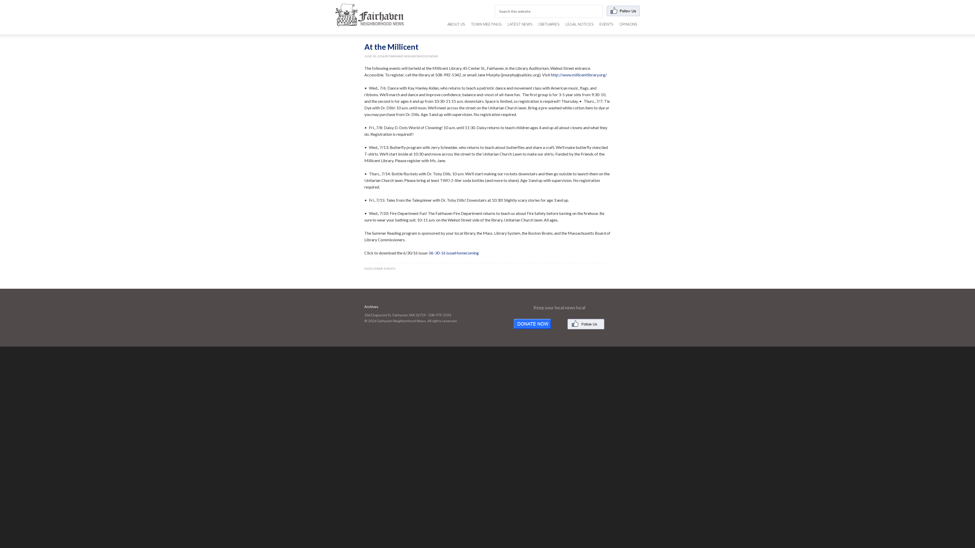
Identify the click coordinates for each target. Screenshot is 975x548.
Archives (371, 306)
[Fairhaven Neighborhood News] (369, 21)
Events (389, 268)
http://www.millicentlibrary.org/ (579, 74)
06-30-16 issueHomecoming (454, 252)
